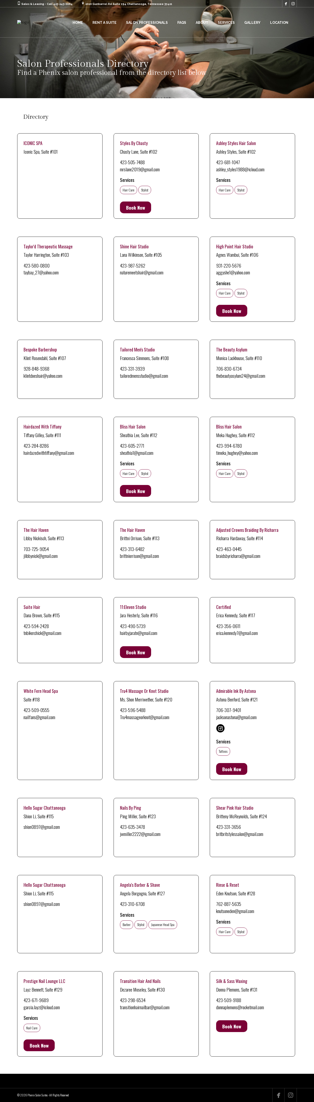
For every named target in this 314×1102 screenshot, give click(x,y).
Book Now (135, 207)
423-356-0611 (228, 625)
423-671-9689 (36, 999)
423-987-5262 (132, 265)
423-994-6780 (229, 445)
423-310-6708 (132, 903)
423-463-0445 (229, 548)
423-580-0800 (37, 265)
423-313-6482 (132, 548)
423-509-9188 (228, 999)
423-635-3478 (132, 826)
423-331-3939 (132, 368)
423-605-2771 (132, 445)
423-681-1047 (228, 162)
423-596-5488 (132, 709)
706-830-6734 (229, 368)
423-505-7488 (132, 162)
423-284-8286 (36, 445)
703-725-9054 (36, 548)
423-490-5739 (132, 625)
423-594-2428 (36, 625)
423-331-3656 (228, 826)
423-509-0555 (36, 709)
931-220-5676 (228, 265)
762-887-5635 (228, 903)
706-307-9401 (228, 709)
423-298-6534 (132, 999)
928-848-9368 (36, 368)
